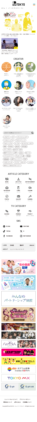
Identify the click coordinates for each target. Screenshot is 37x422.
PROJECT (30, 214)
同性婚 (28, 156)
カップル (17, 143)
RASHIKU (6, 214)
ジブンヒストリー (8, 156)
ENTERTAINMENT (30, 182)
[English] (32, 245)
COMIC (18, 191)
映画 (5, 146)
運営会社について (7, 402)
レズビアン (7, 137)
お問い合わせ (17, 402)
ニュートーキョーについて (17, 249)
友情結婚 (6, 159)
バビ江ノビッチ (8, 162)
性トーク (28, 153)
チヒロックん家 (20, 156)
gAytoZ (17, 146)
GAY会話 (24, 146)
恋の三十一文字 (17, 149)
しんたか (30, 162)
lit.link (8, 226)
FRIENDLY (18, 214)
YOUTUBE (26, 226)
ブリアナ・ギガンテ (20, 162)
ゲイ (13, 137)
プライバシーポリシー (25, 399)
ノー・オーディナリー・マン (15, 8)
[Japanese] (12, 245)
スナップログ (7, 149)
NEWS (7, 182)
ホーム (3, 8)
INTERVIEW (7, 191)
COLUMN (30, 191)
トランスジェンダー (22, 137)
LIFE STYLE (18, 182)
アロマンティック (20, 140)
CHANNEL (30, 199)
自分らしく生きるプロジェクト (12, 165)
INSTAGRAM (27, 236)
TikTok (8, 231)
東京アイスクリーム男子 (10, 153)
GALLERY (18, 199)
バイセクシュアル (8, 140)
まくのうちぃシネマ (27, 143)
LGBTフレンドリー (16, 159)
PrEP (25, 159)
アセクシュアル (8, 143)
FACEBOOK (9, 236)
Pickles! (10, 146)
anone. (21, 153)
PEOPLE (7, 199)
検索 (32, 133)
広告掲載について (27, 402)
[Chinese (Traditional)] (22, 245)
